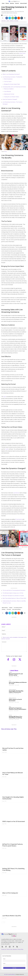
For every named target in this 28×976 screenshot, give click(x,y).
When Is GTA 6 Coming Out (10, 893)
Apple (10, 706)
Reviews (10, 715)
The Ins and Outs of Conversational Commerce (14, 590)
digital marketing (5, 607)
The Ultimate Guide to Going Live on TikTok (13, 593)
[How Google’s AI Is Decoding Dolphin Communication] (4, 692)
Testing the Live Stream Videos (11, 96)
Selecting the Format (9, 94)
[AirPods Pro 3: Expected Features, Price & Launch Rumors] (4, 709)
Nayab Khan (11, 676)
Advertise (15, 949)
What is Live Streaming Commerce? (11, 74)
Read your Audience (9, 88)
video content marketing (16, 609)
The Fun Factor (7, 81)
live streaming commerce (18, 607)
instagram (10, 607)
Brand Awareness (8, 79)
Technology (16, 20)
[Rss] (17, 947)
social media (9, 609)
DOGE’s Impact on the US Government (15, 700)
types (4, 396)
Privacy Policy (20, 949)
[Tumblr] (21, 18)
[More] (24, 18)
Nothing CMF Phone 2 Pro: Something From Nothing (15, 717)
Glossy (20, 548)
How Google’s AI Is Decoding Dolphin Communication (16, 691)
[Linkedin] (15, 18)
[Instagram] (14, 660)
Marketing (11, 20)
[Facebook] (6, 18)
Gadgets (10, 672)
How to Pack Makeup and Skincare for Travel (18, 683)
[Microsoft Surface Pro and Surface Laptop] (4, 675)
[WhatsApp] (12, 18)
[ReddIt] (18, 18)
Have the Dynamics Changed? (10, 99)
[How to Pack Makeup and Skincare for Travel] (4, 684)
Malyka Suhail (11, 685)
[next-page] (4, 922)
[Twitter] (9, 18)
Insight (8, 20)
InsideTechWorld (11, 974)
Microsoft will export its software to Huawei (13, 595)
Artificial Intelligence (12, 689)
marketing (3, 609)
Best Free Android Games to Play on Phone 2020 (14, 598)
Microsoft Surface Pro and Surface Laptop (16, 674)
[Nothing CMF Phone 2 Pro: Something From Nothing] (4, 718)
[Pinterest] (13, 947)
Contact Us (3, 949)
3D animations (18, 519)
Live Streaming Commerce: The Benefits (12, 77)
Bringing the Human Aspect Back (12, 84)
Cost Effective (7, 91)
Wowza (5, 151)
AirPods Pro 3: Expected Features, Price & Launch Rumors (17, 708)
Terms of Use (9, 949)
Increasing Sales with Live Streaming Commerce (14, 86)
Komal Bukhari (5, 15)
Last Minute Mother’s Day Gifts (11, 915)
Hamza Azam (11, 702)
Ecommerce (3, 20)
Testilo (7, 449)
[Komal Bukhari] (2, 15)
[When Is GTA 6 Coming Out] (14, 883)
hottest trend (22, 53)
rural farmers (16, 492)
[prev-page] (2, 922)
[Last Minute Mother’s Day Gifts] (14, 906)
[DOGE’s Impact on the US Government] (4, 701)
